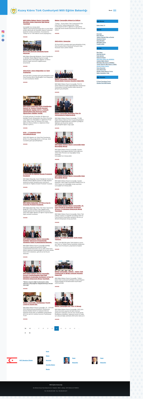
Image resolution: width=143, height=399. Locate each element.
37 (39, 329)
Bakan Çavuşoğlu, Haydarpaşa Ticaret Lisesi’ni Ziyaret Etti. (36, 303)
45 (75, 329)
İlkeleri (47, 356)
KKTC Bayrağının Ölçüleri (26, 360)
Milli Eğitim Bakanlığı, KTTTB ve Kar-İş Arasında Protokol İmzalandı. (36, 203)
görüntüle (25, 36)
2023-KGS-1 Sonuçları (62, 41)
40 (53, 329)
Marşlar (48, 369)
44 (70, 329)
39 (48, 329)
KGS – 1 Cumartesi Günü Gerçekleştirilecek (32, 133)
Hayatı (47, 351)
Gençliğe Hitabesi (50, 364)
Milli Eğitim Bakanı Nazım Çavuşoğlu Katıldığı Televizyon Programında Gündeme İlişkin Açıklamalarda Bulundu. (37, 240)
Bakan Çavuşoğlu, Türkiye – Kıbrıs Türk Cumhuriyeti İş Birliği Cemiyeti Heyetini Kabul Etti (69, 273)
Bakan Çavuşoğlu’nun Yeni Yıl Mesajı (68, 306)
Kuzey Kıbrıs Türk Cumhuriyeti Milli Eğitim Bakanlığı (52, 10)
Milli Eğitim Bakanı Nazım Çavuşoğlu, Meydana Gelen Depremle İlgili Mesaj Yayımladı (36, 22)
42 (61, 329)
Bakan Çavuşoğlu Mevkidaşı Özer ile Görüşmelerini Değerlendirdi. (68, 114)
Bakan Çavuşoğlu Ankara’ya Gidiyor (67, 20)
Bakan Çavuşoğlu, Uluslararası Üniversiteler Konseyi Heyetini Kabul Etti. (69, 80)
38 (44, 329)
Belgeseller (75, 362)
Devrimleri (48, 360)
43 (66, 329)
